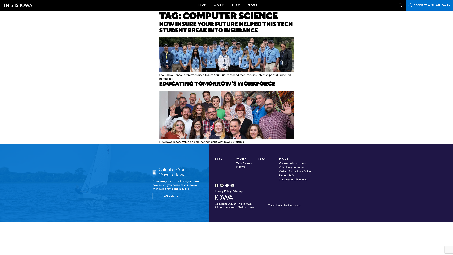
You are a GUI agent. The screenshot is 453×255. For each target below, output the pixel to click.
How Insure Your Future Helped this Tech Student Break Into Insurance (226, 27)
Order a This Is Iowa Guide (295, 171)
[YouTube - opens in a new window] (222, 185)
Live (202, 5)
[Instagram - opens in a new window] (232, 185)
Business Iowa (292, 205)
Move (253, 5)
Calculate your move (291, 167)
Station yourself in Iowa (293, 179)
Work (219, 5)
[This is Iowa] (17, 5)
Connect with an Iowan (293, 163)
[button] (400, 5)
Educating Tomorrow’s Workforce (217, 83)
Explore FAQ (286, 175)
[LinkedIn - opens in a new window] (227, 185)
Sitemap (238, 191)
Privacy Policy (223, 191)
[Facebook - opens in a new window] (216, 185)
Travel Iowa (275, 205)
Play (236, 5)
